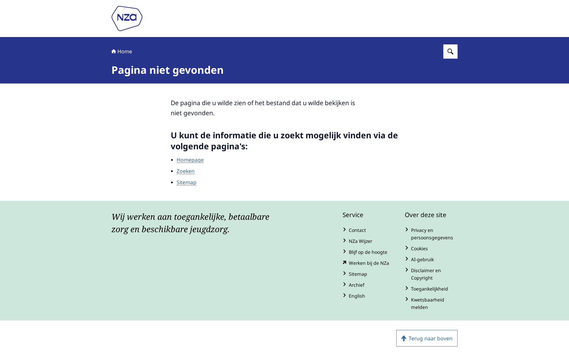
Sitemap (186, 182)
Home (124, 51)
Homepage (190, 159)
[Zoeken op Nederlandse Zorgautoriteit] (450, 51)
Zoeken (186, 170)
